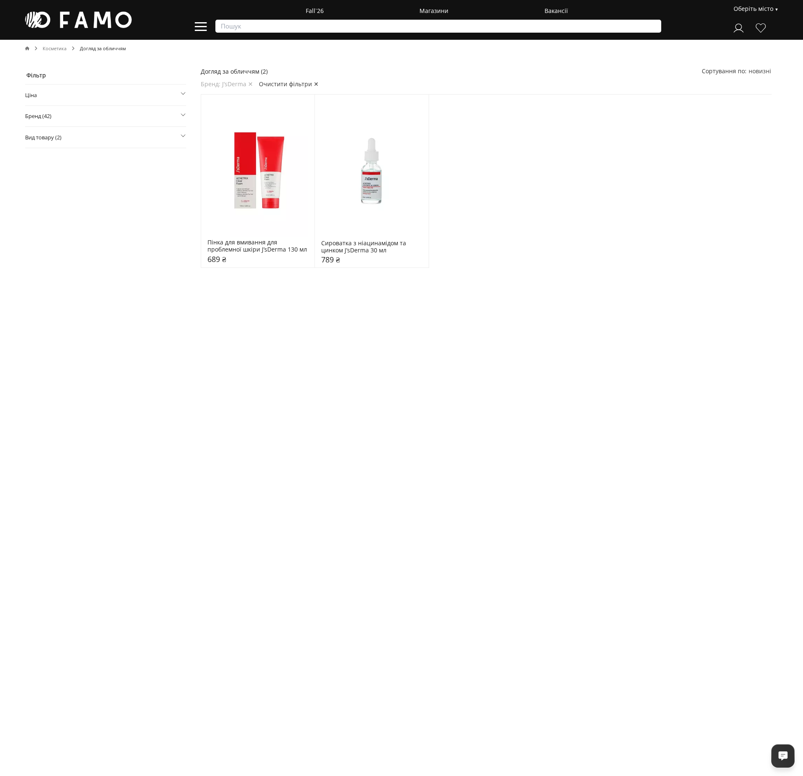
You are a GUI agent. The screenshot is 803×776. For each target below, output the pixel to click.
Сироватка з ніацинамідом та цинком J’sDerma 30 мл (364, 247)
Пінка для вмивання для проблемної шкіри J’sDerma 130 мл (257, 246)
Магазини (433, 11)
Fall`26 (315, 11)
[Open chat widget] (783, 756)
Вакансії (556, 11)
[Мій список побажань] (761, 27)
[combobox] (760, 71)
